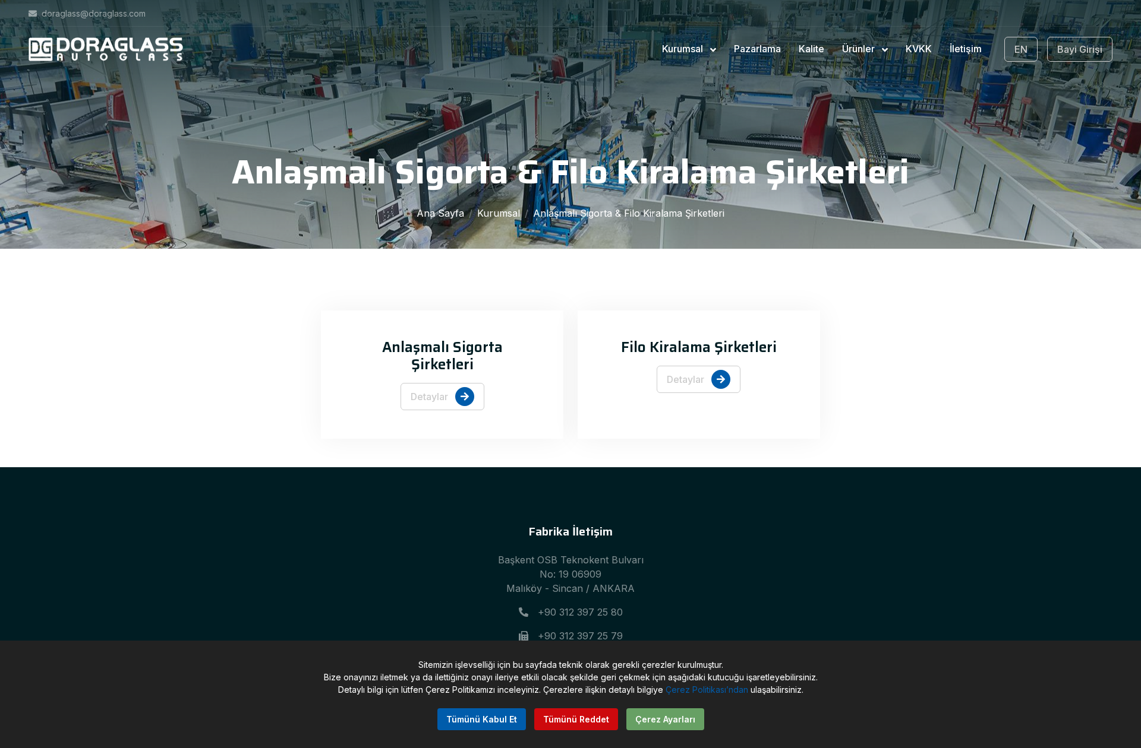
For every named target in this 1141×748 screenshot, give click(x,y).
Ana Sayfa (440, 213)
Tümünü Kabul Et (481, 719)
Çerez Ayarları (665, 719)
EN (1020, 49)
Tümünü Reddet (576, 719)
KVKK (919, 49)
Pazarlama (757, 49)
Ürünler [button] (859, 49)
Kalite (811, 49)
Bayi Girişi (1079, 49)
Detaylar (430, 396)
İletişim (966, 49)
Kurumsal (498, 213)
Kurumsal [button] (683, 49)
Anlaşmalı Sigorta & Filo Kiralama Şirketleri (628, 213)
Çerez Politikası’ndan (707, 689)
